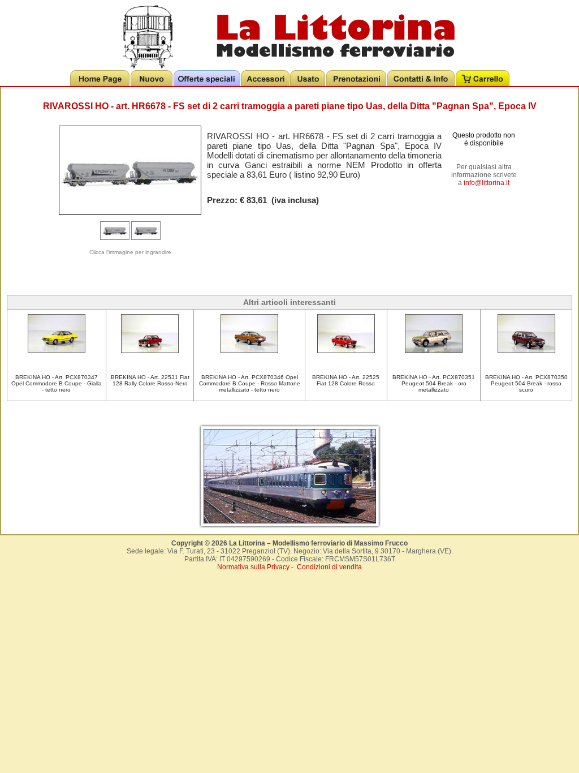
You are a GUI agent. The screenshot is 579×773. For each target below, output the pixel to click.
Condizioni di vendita (329, 567)
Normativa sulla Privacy (253, 567)
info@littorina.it (486, 183)
